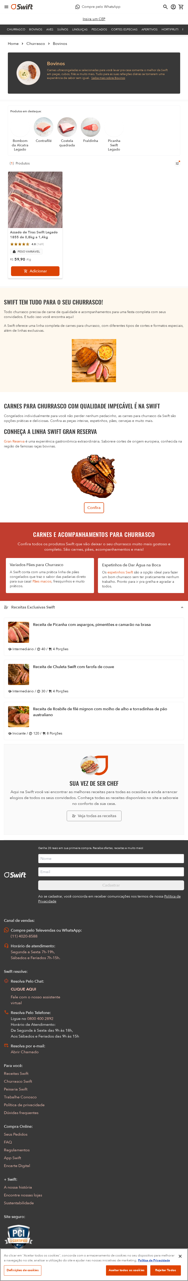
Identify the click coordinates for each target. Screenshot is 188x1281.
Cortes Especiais (124, 29)
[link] (94, 19)
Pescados (99, 29)
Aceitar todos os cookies (126, 1270)
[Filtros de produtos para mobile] (177, 163)
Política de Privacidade (154, 1260)
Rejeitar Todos (165, 1270)
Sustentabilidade (19, 1203)
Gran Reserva (14, 441)
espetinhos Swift (120, 572)
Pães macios (42, 581)
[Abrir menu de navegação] (6, 6)
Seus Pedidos (15, 1134)
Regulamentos (17, 1150)
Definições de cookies (23, 1270)
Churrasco (16, 29)
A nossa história (18, 1187)
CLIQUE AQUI (23, 989)
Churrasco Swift (18, 1081)
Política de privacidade (24, 1105)
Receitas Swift (16, 1073)
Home (13, 43)
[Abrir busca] (165, 7)
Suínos (62, 29)
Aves (49, 29)
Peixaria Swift (15, 1089)
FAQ (8, 1142)
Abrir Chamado (25, 1052)
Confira (94, 507)
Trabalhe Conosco (20, 1097)
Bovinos (35, 29)
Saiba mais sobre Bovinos (108, 78)
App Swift (12, 1158)
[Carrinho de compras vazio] (181, 7)
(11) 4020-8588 (24, 936)
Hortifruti (170, 29)
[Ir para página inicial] (22, 7)
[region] (94, 1264)
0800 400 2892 (40, 1018)
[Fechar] (180, 1256)
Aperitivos (149, 29)
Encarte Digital (17, 1165)
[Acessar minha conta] (173, 7)
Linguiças (80, 29)
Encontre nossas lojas (23, 1195)
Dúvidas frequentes (21, 1113)
